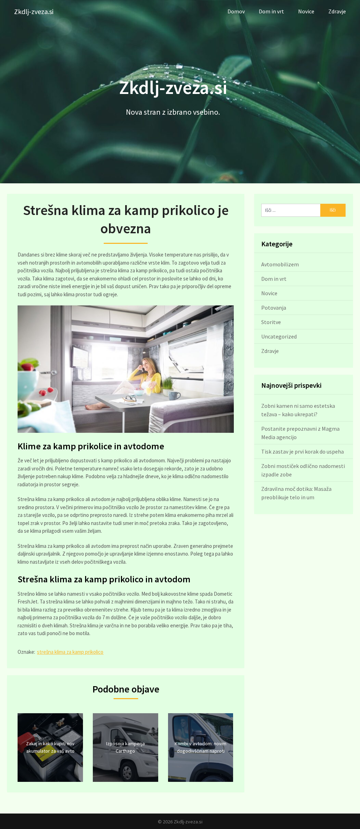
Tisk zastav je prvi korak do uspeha (302, 451)
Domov (236, 11)
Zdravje (337, 11)
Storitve (271, 321)
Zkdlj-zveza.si (33, 11)
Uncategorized (279, 336)
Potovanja (273, 307)
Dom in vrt (271, 11)
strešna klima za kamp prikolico (70, 651)
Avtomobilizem (280, 264)
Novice (306, 11)
